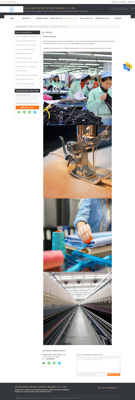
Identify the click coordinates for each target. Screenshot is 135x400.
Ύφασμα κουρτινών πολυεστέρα (26, 45)
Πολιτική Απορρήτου (29, 398)
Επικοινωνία (29, 107)
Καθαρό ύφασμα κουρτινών (24, 53)
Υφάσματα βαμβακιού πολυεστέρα (26, 36)
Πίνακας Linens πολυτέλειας (24, 79)
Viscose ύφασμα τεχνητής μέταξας (26, 75)
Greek (132, 2)
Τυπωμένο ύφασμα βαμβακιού (25, 83)
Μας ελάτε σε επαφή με (87, 18)
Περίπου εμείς (42, 18)
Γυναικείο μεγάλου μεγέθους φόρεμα (27, 62)
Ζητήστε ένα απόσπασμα (119, 2)
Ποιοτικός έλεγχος (72, 18)
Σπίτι (12, 18)
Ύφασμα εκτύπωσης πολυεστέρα (26, 41)
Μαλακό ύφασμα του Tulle (24, 58)
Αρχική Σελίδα (21, 27)
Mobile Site (20, 398)
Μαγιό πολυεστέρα (21, 71)
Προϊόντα (26, 18)
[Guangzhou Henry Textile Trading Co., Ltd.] (11, 9)
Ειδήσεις (118, 18)
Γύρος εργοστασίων (57, 18)
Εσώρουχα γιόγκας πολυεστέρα (25, 66)
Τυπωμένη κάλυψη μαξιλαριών (25, 49)
